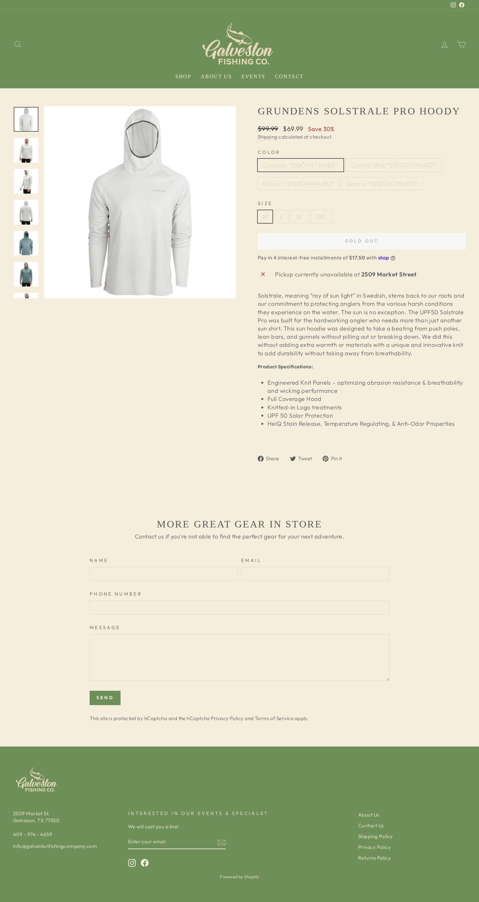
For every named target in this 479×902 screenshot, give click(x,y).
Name (99, 560)
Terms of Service (274, 718)
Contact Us (371, 825)
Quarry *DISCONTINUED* (382, 183)
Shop (183, 76)
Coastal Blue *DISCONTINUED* (394, 165)
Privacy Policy (227, 718)
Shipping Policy (375, 836)
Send (105, 698)
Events (253, 76)
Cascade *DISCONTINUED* (301, 165)
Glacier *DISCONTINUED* (298, 183)
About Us (216, 76)
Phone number (116, 594)
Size (265, 203)
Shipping (268, 137)
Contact (289, 76)
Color (269, 152)
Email (251, 560)
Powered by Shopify (239, 876)
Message (105, 627)
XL (299, 216)
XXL (321, 216)
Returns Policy (374, 858)
